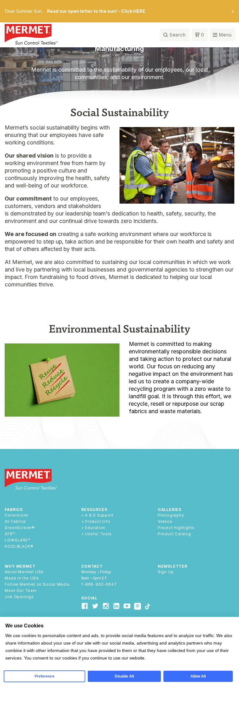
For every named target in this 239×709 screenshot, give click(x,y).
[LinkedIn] (116, 606)
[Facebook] (84, 606)
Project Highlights (176, 528)
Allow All (198, 676)
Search (178, 34)
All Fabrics (15, 521)
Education (95, 528)
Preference (44, 676)
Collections (16, 515)
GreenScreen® (20, 528)
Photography (171, 515)
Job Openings (19, 597)
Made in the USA (22, 578)
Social (89, 598)
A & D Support (99, 515)
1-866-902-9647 (98, 584)
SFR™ (10, 534)
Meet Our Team (20, 590)
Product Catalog (174, 534)
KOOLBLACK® (19, 546)
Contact (92, 566)
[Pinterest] (137, 607)
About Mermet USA (24, 572)
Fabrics (14, 509)
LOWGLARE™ (17, 540)
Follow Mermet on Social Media (37, 584)
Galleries (169, 509)
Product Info (97, 521)
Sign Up (166, 572)
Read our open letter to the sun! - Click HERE (96, 11)
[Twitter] (95, 606)
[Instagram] (105, 606)
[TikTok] (147, 607)
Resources (94, 509)
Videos (165, 521)
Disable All (124, 676)
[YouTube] (127, 606)
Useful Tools (98, 534)
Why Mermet (20, 566)
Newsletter (172, 566)
